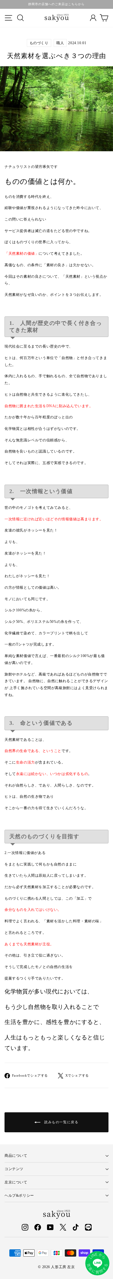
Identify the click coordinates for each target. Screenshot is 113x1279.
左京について (16, 1182)
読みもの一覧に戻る (61, 1122)
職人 (60, 43)
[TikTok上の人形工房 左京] (75, 1227)
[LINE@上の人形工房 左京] (88, 1227)
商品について (16, 1155)
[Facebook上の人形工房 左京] (37, 1227)
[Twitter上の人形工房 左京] (63, 1227)
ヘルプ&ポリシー (19, 1195)
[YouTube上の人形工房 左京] (50, 1227)
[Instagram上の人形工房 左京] (25, 1227)
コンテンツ (14, 1169)
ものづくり (39, 43)
